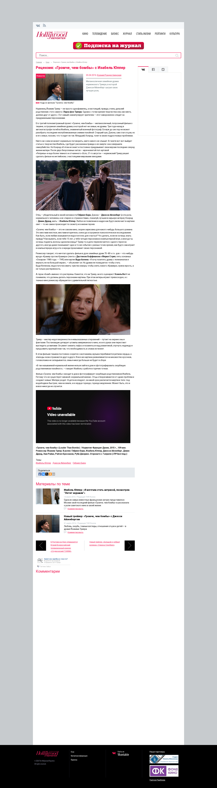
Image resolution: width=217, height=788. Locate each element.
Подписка (74, 760)
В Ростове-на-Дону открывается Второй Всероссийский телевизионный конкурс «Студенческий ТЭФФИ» (64, 546)
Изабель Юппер (43, 463)
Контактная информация (79, 756)
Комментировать (75, 509)
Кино (85, 34)
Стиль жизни (143, 34)
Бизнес (115, 34)
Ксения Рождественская (109, 75)
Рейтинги (160, 34)
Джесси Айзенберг (62, 463)
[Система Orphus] (53, 567)
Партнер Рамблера (157, 780)
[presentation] (143, 69)
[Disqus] (85, 613)
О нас (72, 752)
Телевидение (99, 34)
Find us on (123, 754)
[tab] (143, 70)
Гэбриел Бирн (79, 463)
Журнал (127, 34)
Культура (175, 34)
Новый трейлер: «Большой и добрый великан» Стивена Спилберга (104, 543)
